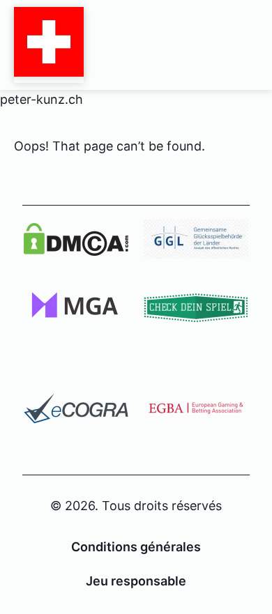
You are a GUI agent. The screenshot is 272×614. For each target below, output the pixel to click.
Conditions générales (136, 546)
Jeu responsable (136, 581)
